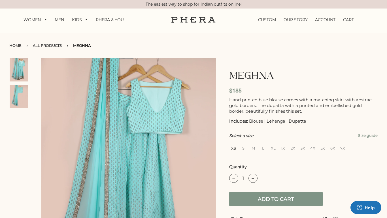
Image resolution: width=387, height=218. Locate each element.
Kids (77, 19)
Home (15, 45)
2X (293, 147)
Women (33, 19)
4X (312, 147)
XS (233, 147)
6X (332, 147)
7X (342, 147)
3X (303, 147)
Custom (267, 19)
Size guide (368, 135)
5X (322, 147)
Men (59, 19)
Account (325, 19)
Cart (348, 19)
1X (283, 147)
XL (273, 147)
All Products (47, 45)
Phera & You (110, 19)
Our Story (296, 19)
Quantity (238, 166)
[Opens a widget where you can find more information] (365, 208)
